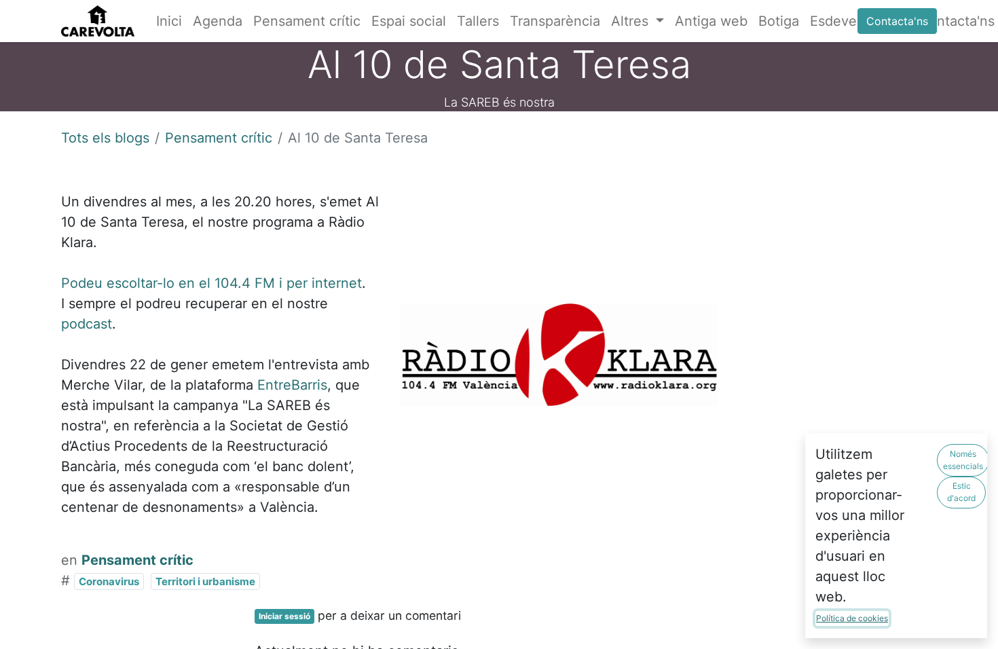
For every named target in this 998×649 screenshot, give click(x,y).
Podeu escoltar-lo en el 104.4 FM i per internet (211, 283)
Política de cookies (852, 618)
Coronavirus (109, 581)
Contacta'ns (897, 21)
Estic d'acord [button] (961, 492)
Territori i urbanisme (205, 581)
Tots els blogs (105, 138)
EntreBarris (292, 385)
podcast (86, 324)
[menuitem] (169, 21)
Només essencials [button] (963, 460)
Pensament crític (218, 138)
